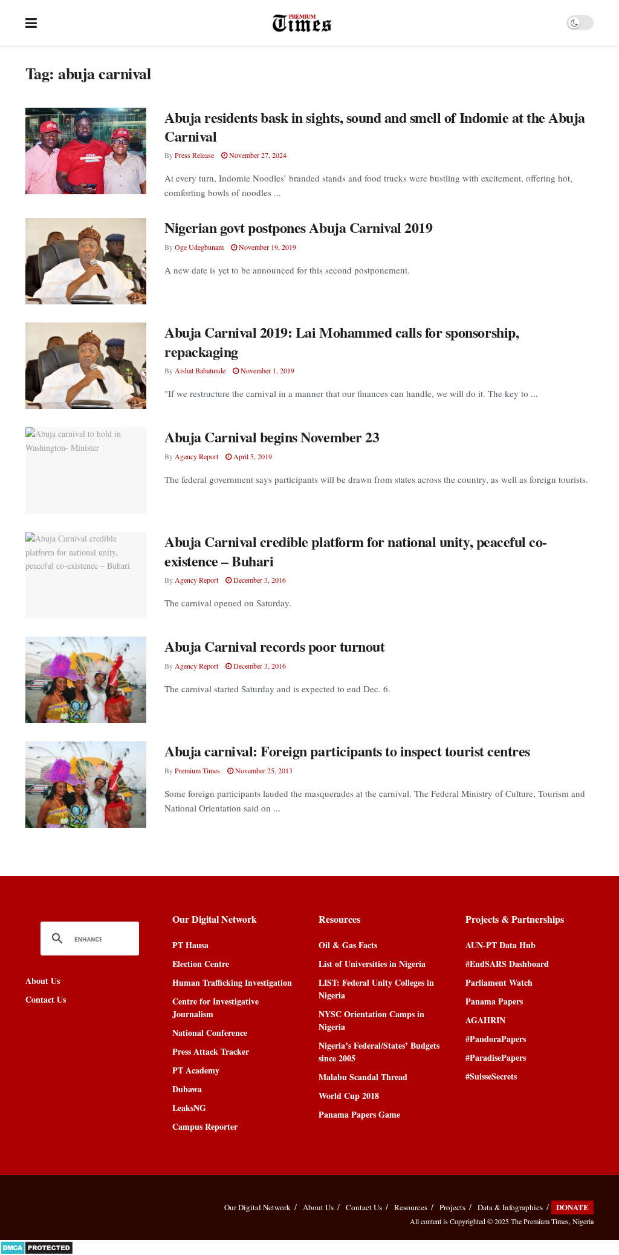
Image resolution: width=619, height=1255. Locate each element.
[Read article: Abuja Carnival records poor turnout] (85, 680)
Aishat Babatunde (200, 370)
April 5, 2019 (252, 456)
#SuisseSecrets (491, 1076)
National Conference (209, 1032)
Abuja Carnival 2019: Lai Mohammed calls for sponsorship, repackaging (341, 341)
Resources (410, 1207)
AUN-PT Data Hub (500, 945)
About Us (42, 980)
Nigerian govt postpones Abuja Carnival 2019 (298, 227)
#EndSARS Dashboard (507, 963)
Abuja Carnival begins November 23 (271, 436)
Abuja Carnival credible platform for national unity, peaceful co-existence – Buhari (355, 551)
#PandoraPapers (495, 1038)
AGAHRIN (485, 1020)
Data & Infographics (510, 1207)
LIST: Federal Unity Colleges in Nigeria (376, 988)
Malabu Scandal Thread (363, 1076)
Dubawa (187, 1089)
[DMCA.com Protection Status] (36, 1246)
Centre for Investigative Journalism (215, 1007)
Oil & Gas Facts (348, 945)
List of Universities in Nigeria (372, 963)
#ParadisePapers (495, 1057)
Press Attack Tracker (210, 1051)
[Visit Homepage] (302, 23)
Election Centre (200, 963)
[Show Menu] (31, 22)
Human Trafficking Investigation (232, 982)
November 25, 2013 (263, 770)
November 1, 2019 (266, 370)
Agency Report (196, 456)
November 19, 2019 (266, 247)
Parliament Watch (499, 982)
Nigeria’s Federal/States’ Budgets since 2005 (379, 1051)
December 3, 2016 (259, 580)
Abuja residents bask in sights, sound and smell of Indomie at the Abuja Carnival (374, 126)
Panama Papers (494, 1001)
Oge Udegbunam (199, 247)
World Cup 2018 (349, 1095)
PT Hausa (190, 945)
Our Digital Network (257, 1207)
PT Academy (195, 1070)
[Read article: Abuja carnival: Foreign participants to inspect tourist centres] (85, 784)
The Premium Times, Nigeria (552, 1221)
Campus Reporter (205, 1126)
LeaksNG (189, 1107)
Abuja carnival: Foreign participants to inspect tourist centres (347, 750)
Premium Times (197, 770)
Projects (452, 1207)
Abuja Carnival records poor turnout (274, 646)
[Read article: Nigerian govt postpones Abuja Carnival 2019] (85, 261)
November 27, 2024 (257, 155)
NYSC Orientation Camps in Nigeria (371, 1020)
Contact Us (45, 999)
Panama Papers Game (359, 1114)
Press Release (194, 155)
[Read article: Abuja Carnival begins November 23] (85, 470)
